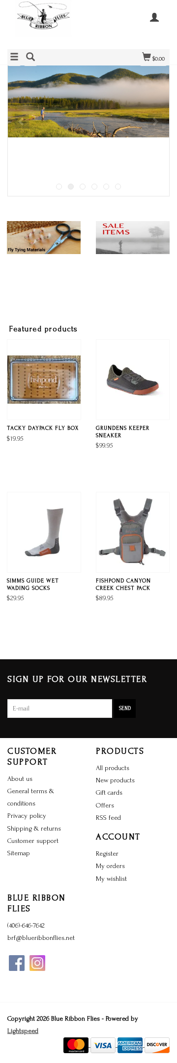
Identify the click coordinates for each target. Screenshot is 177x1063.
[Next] (155, 121)
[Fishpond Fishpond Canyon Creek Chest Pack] (133, 532)
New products (115, 780)
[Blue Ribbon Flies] (48, 23)
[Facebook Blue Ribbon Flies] (17, 963)
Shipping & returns (34, 828)
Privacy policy (26, 815)
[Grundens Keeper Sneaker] (133, 379)
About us (19, 778)
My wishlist (111, 878)
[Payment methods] (76, 1044)
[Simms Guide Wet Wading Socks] (44, 532)
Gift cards (109, 792)
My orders (110, 866)
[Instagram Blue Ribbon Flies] (37, 963)
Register (107, 853)
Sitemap (18, 853)
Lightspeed (22, 1030)
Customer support (33, 840)
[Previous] (22, 121)
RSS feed (108, 817)
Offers (105, 805)
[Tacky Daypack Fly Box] (44, 379)
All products (112, 768)
